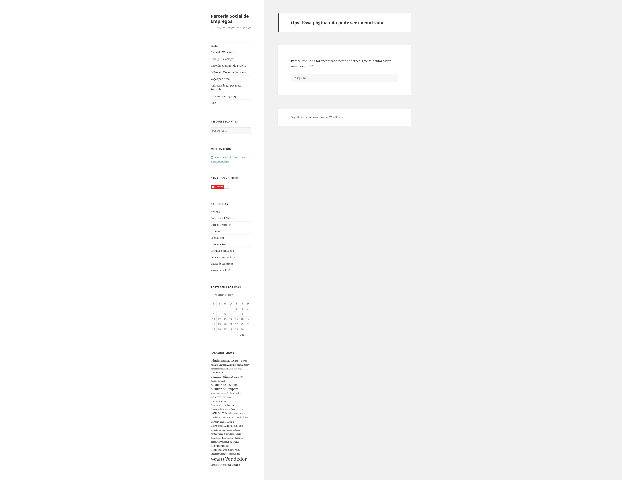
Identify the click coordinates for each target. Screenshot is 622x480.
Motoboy (236, 430)
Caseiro (229, 397)
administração (220, 361)
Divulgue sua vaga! (222, 59)
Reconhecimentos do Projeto (228, 65)
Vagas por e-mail (221, 79)
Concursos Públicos (222, 218)
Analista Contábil (219, 364)
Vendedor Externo (230, 464)
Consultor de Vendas (220, 401)
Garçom (215, 421)
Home (214, 45)
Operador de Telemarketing (222, 438)
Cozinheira (217, 413)
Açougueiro (235, 393)
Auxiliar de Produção (220, 393)
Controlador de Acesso (222, 405)
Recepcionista (220, 446)
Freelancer (217, 238)
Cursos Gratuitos (221, 225)
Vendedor (236, 459)
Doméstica (215, 417)
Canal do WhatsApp (223, 52)
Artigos (215, 212)
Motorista (217, 433)
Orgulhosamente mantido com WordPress (317, 117)
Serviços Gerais (218, 453)
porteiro (215, 441)
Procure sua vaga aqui (224, 96)
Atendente (217, 372)
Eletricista (225, 417)
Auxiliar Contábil (218, 381)
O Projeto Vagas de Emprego (228, 72)
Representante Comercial (225, 449)
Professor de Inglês (229, 441)
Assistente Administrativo (239, 364)
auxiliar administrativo (227, 376)
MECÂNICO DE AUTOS (220, 426)
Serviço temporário (223, 257)
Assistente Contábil (219, 368)
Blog (213, 103)
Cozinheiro (230, 413)
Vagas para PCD (220, 270)
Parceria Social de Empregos (230, 18)
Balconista (218, 397)
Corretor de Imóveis (220, 409)
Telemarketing (233, 453)
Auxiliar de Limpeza (224, 389)
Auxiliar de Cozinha (224, 385)
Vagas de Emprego (222, 263)
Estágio (215, 231)
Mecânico (237, 425)
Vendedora (216, 464)
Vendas (217, 459)
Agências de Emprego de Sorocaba (226, 87)
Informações (218, 244)
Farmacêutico (239, 417)
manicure (227, 421)
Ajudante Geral (239, 360)
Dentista (239, 413)
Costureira (237, 409)
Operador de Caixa (232, 434)
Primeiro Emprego (222, 250)
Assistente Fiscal (235, 369)
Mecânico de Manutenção (221, 430)
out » (243, 334)
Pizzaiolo (239, 438)
